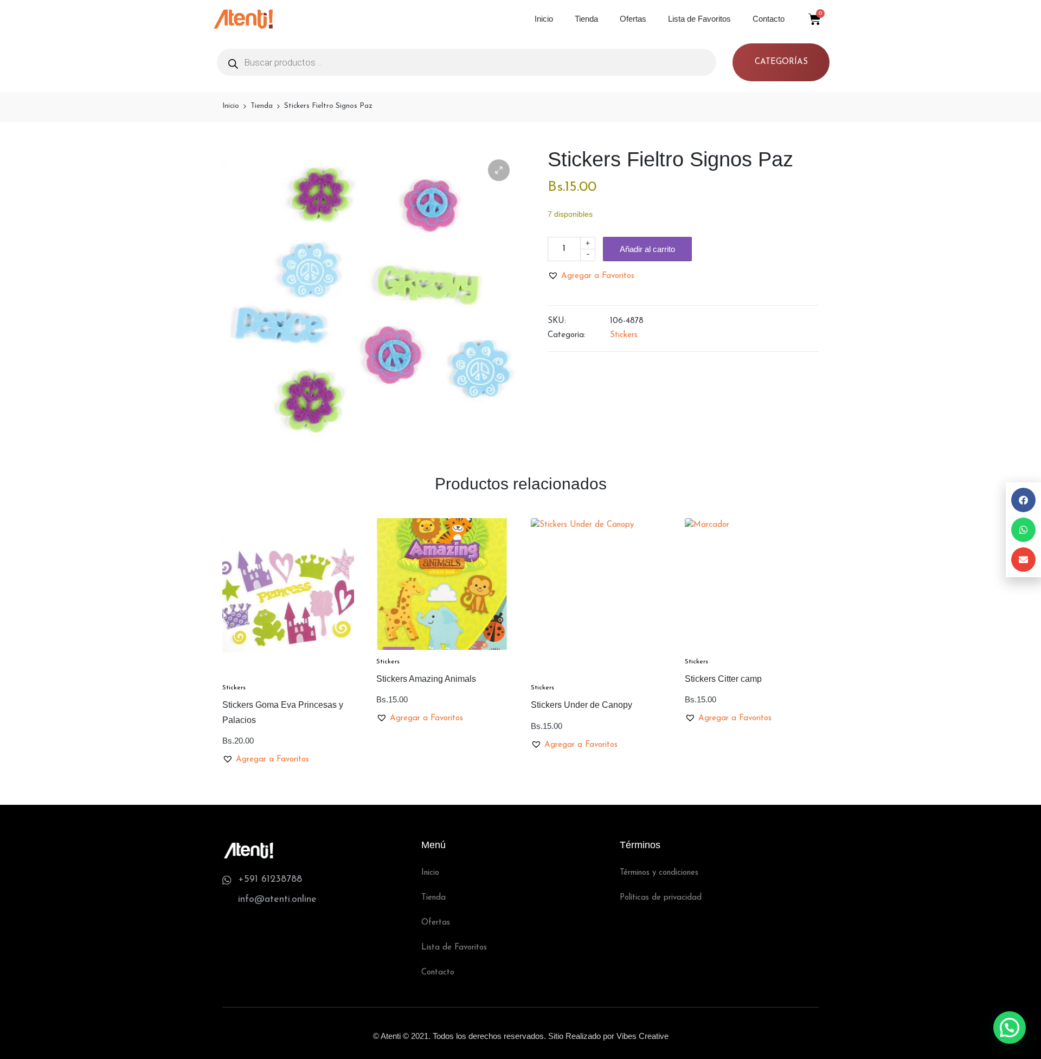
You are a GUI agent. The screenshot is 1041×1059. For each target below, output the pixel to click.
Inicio (544, 18)
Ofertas (633, 18)
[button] (499, 170)
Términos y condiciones (659, 873)
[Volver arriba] (1010, 1007)
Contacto (769, 18)
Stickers (624, 335)
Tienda (586, 18)
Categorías (781, 62)
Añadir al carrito (647, 249)
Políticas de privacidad (661, 898)
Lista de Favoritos (699, 18)
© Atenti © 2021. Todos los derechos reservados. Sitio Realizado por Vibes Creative (521, 1036)
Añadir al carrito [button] (288, 674)
